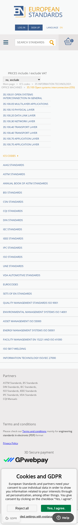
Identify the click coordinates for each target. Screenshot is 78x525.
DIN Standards (13, 220)
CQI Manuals (10, 399)
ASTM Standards (14, 174)
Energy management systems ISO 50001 (29, 330)
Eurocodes (10, 284)
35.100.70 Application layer (21, 138)
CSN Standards (13, 201)
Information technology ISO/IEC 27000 (29, 358)
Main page (9, 84)
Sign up (35, 27)
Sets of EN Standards (17, 293)
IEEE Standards (13, 238)
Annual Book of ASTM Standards (25, 183)
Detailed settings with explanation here (39, 516)
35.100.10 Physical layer (18, 109)
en (61, 27)
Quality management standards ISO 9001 (30, 303)
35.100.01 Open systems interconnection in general (22, 96)
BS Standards (30, 383)
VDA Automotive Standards (21, 275)
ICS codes (24, 84)
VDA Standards (28, 395)
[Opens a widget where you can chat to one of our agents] (63, 518)
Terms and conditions (34, 431)
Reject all (22, 508)
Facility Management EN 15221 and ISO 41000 (32, 339)
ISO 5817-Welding (14, 348)
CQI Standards (13, 211)
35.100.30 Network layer (19, 121)
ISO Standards (12, 257)
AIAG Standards (13, 165)
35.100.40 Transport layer (20, 127)
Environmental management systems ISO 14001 (35, 312)
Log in (21, 27)
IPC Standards (12, 247)
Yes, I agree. (56, 508)
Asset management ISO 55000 (22, 321)
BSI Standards (12, 192)
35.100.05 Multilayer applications (25, 104)
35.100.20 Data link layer (19, 115)
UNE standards (13, 266)
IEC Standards (12, 229)
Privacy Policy (10, 443)
